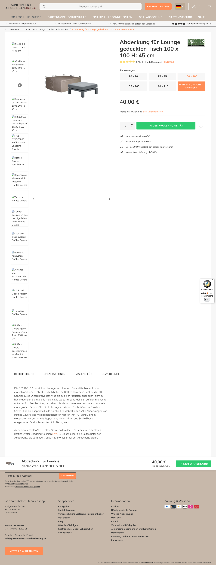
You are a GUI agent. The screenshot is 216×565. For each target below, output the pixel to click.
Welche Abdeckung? (122, 513)
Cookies (115, 506)
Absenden (67, 475)
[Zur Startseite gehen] (20, 6)
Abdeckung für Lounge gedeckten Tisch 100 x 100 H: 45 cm (103, 29)
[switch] (207, 299)
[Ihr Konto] (194, 6)
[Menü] (212, 280)
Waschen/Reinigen (68, 525)
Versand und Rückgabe (123, 525)
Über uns (116, 517)
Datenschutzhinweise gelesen (27, 486)
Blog (60, 521)
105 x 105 (133, 86)
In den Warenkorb (163, 125)
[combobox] (91, 6)
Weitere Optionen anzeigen (191, 86)
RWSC (56, 433)
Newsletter (64, 517)
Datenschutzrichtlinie (64, 481)
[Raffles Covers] (196, 49)
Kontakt (115, 521)
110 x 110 (162, 86)
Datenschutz (117, 532)
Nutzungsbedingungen (18, 483)
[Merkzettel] (201, 6)
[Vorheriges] (33, 200)
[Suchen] (44, 6)
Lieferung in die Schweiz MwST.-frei (130, 536)
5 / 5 (138, 62)
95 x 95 (162, 76)
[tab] (54, 374)
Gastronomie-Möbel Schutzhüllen (75, 528)
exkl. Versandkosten (153, 111)
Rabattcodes (65, 532)
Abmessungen (127, 70)
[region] (59, 200)
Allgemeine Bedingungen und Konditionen (133, 528)
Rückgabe (63, 506)
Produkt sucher (158, 6)
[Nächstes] (109, 200)
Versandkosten (147, 563)
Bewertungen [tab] (111, 374)
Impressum (117, 540)
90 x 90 (133, 76)
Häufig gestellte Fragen (123, 510)
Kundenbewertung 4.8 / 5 (199, 23)
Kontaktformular (67, 510)
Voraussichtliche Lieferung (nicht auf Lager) (81, 513)
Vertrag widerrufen (24, 551)
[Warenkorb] (209, 6)
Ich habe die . (23, 486)
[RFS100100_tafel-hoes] (71, 86)
